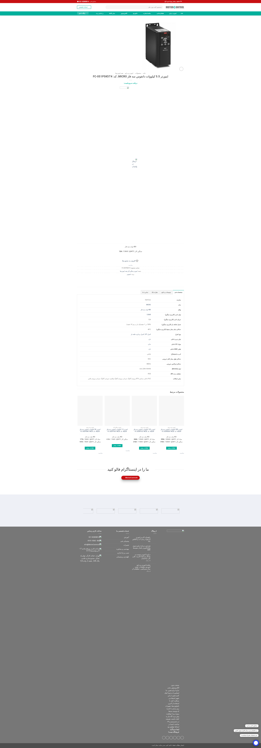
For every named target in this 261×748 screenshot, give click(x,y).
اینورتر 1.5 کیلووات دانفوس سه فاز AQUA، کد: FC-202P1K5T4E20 (117, 430)
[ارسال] (107, 7)
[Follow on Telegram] (163, 737)
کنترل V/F (148, 334)
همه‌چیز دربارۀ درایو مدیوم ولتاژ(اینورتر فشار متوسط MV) (141, 548)
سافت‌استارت (147, 13)
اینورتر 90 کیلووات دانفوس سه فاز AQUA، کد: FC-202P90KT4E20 (90, 430)
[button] (181, 69)
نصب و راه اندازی (123, 553)
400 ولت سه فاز (146, 310)
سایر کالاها (112, 13)
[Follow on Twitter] (174, 737)
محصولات (138, 73)
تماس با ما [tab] (145, 292)
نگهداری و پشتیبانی (122, 557)
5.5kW (149, 314)
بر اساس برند (99, 13)
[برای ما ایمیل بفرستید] (171, 737)
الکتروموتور (124, 13)
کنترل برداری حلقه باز (137, 334)
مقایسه (130, 265)
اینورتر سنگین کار (133, 271)
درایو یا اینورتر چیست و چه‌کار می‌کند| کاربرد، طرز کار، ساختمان (141, 556)
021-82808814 (84, 1)
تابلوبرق (135, 13)
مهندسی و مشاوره (122, 549)
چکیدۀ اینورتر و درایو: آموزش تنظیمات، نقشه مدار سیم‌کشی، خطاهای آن (141, 567)
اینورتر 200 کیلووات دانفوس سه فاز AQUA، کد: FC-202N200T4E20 (171, 430)
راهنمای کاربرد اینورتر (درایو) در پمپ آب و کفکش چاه (141, 539)
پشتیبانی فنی (124, 541)
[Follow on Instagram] (178, 737)
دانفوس (129, 274)
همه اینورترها (119, 73)
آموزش (126, 537)
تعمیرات (126, 545)
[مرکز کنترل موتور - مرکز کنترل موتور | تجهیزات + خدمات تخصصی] (175, 7)
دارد (149, 339)
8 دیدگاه (146, 571)
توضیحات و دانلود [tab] (166, 292)
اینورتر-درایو (172, 13)
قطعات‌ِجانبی (160, 13)
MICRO (148, 305)
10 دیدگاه (146, 560)
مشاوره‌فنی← (92, 1)
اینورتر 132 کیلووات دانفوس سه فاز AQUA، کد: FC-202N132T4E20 (144, 430)
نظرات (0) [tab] (155, 292)
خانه (182, 13)
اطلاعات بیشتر (171, 448)
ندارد (149, 344)
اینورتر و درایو (129, 73)
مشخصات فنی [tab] (178, 292)
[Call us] (167, 737)
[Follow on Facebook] (182, 737)
